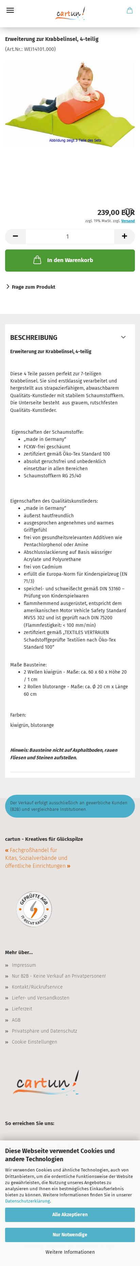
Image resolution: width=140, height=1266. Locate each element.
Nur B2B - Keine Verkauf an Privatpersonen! (59, 976)
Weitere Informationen (70, 1252)
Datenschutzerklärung (27, 1201)
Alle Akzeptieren (70, 1215)
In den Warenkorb (70, 260)
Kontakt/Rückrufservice (37, 987)
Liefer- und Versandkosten (40, 998)
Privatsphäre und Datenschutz (44, 1031)
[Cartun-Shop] (70, 13)
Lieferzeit (22, 1009)
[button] (15, 236)
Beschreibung (33, 337)
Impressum (24, 965)
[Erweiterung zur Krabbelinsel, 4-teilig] (70, 104)
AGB (16, 1020)
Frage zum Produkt (33, 287)
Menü (10, 10)
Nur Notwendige (70, 1235)
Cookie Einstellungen (34, 1042)
